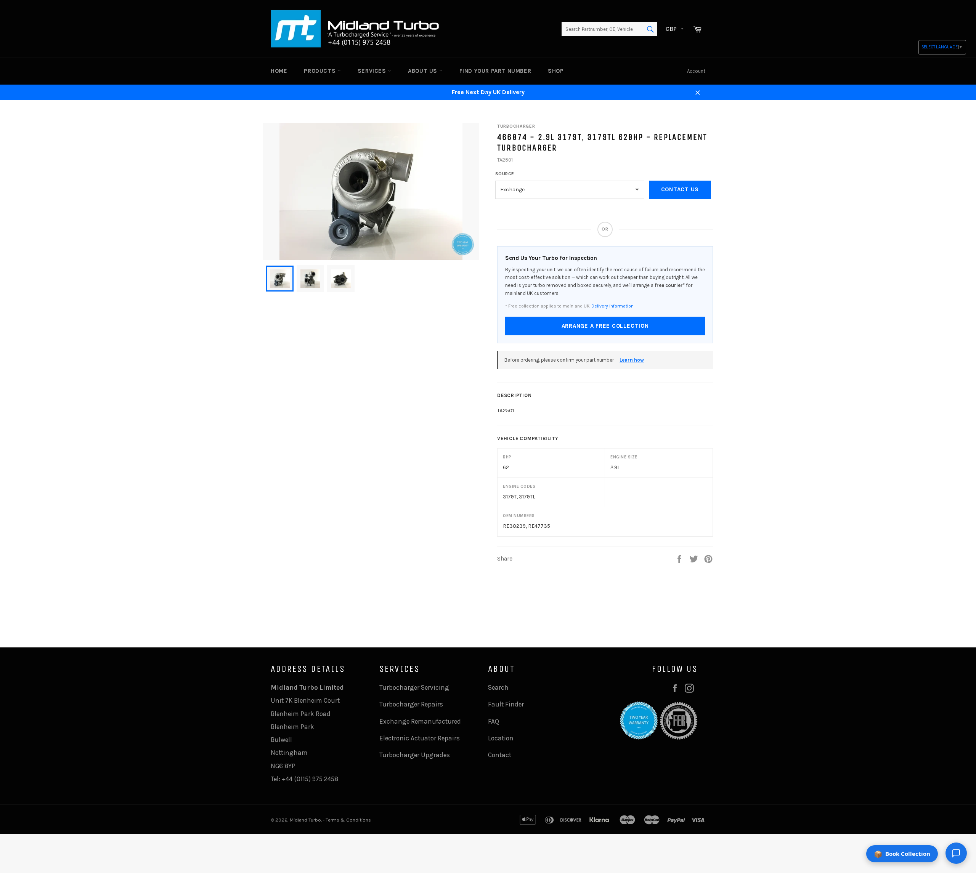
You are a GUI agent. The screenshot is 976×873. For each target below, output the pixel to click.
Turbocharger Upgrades (414, 755)
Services (373, 70)
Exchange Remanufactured (420, 721)
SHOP (555, 70)
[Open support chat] (956, 853)
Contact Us (680, 189)
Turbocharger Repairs (411, 704)
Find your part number (495, 70)
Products (320, 70)
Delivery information (612, 306)
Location (501, 738)
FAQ (493, 721)
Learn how (632, 360)
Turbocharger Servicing (414, 687)
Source (504, 173)
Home (279, 70)
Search (498, 687)
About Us (423, 70)
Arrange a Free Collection (605, 325)
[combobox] (609, 29)
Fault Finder (506, 704)
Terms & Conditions (348, 820)
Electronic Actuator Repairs (419, 738)
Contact (499, 755)
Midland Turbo (305, 820)
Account (696, 71)
